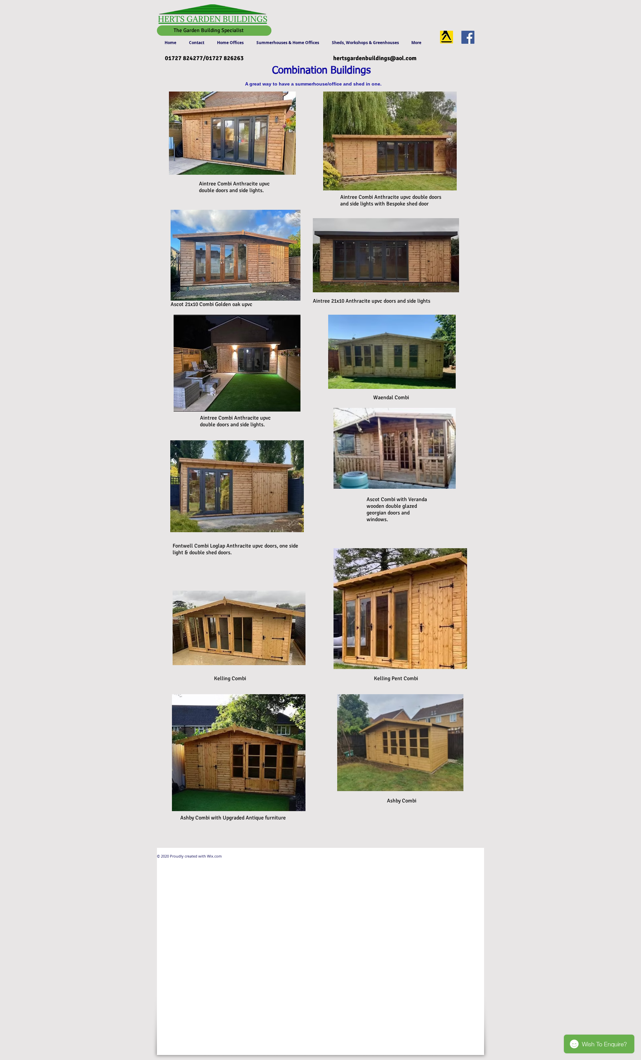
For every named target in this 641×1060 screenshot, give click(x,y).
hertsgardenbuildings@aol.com (375, 58)
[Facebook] (467, 37)
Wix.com (214, 856)
